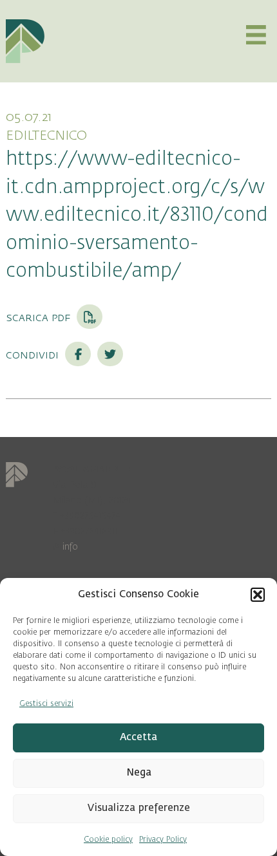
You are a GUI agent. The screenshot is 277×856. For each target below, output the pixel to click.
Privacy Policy (163, 839)
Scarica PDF (39, 317)
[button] (257, 594)
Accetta (138, 737)
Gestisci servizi (46, 703)
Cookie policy (108, 839)
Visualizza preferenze (139, 808)
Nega (138, 772)
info (70, 547)
